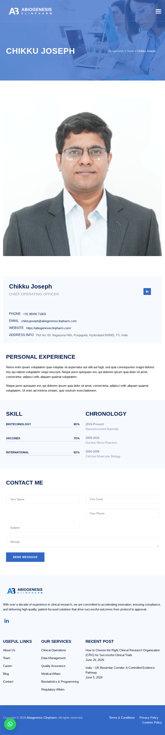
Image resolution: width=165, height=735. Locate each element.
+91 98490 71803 (34, 314)
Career (7, 666)
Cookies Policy (152, 722)
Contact (8, 681)
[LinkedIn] (147, 291)
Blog (6, 673)
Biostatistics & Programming (60, 681)
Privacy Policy (148, 717)
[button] (10, 724)
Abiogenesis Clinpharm (42, 717)
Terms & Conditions (122, 717)
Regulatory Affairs (53, 689)
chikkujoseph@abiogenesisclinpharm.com (49, 321)
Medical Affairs (51, 673)
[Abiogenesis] (30, 10)
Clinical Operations (53, 650)
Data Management (53, 658)
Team (6, 658)
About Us (9, 650)
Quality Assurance (53, 666)
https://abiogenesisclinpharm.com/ (48, 328)
